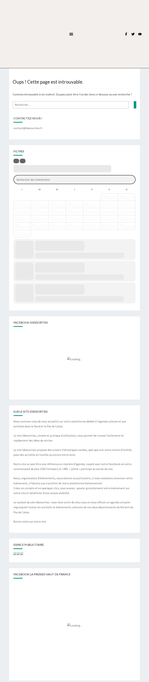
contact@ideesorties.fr (27, 128)
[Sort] (22, 161)
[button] (71, 34)
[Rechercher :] (74, 104)
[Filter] (16, 161)
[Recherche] (135, 104)
